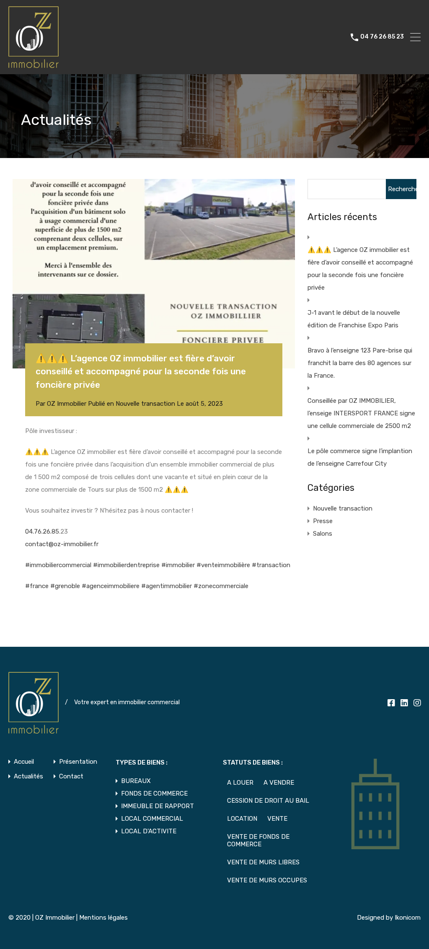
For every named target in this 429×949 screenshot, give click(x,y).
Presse (323, 521)
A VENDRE (279, 782)
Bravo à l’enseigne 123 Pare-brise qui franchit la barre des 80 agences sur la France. (360, 363)
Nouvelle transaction (145, 403)
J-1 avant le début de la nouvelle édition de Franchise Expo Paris (354, 319)
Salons (322, 533)
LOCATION (242, 818)
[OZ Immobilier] (33, 64)
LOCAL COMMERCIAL (152, 818)
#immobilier (178, 565)
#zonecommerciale (221, 586)
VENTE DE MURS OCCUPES (267, 880)
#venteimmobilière (223, 565)
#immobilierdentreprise (126, 565)
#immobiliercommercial (58, 565)
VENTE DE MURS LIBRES (263, 862)
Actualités (28, 776)
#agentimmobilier (166, 586)
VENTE (277, 818)
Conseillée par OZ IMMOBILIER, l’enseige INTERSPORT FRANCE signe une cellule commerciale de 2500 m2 (361, 413)
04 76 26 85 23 (382, 37)
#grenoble (65, 586)
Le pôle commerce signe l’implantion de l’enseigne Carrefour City (360, 457)
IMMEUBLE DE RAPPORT (157, 806)
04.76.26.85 (42, 531)
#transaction (271, 565)
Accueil (24, 762)
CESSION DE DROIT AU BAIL (268, 800)
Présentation (78, 762)
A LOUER (240, 782)
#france (37, 586)
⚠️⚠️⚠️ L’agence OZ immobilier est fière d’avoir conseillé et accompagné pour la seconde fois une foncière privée (360, 268)
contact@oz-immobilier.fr (61, 544)
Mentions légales (103, 917)
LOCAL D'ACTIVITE (148, 831)
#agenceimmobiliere (111, 586)
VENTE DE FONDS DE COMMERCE (258, 840)
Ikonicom (408, 917)
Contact (71, 776)
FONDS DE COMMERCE (154, 793)
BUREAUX (136, 781)
